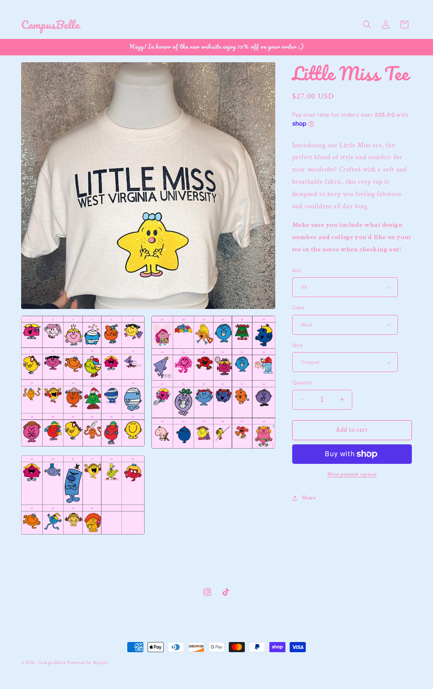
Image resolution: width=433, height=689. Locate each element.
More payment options (352, 474)
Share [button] (309, 498)
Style (297, 345)
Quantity (302, 382)
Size (296, 270)
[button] (367, 24)
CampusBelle (52, 663)
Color (298, 307)
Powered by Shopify (87, 663)
